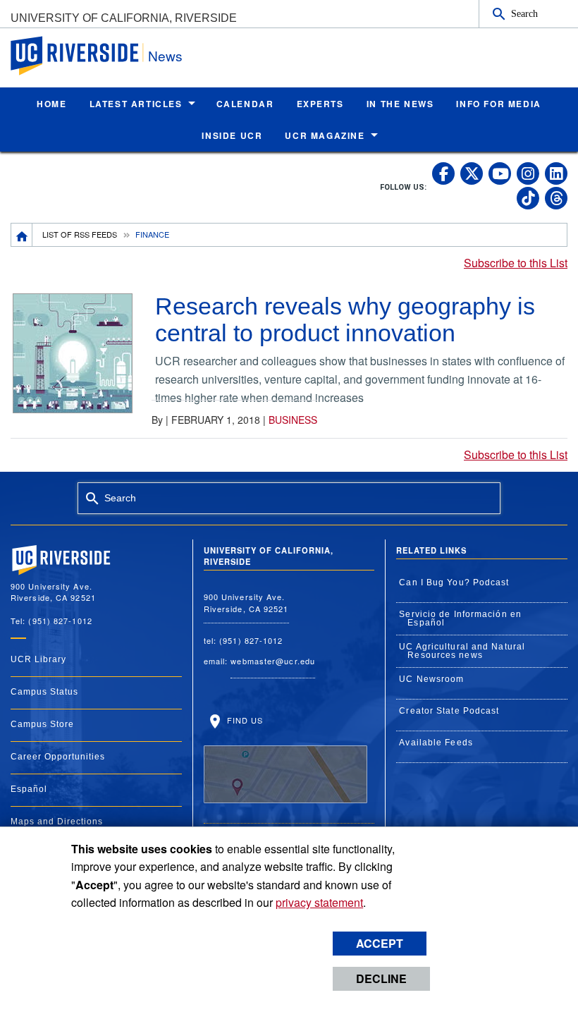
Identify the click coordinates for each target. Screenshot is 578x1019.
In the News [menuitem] (400, 103)
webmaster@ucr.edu (272, 660)
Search (524, 13)
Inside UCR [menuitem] (232, 135)
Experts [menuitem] (320, 103)
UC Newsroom (431, 679)
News (165, 55)
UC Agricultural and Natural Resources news (462, 651)
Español (29, 789)
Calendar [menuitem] (245, 103)
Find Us (244, 720)
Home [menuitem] (51, 103)
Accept (379, 943)
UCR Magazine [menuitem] (324, 135)
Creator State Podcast (449, 711)
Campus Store (42, 724)
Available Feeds (436, 743)
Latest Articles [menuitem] (136, 103)
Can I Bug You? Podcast (454, 582)
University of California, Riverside (124, 18)
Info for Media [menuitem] (498, 103)
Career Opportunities (58, 757)
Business (293, 420)
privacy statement (319, 902)
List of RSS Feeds (79, 234)
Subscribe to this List (515, 263)
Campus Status (44, 692)
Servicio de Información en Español (460, 618)
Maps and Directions (57, 821)
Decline (381, 978)
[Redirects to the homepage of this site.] (21, 235)
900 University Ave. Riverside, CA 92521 (246, 602)
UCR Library (38, 659)
